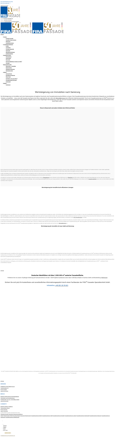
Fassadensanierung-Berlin (36, 415)
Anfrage (2, 34)
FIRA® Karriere (6, 415)
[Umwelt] (5, 310)
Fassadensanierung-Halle (47, 415)
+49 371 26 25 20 (4, 411)
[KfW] (5, 319)
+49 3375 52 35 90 (4, 401)
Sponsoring (22, 415)
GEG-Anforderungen (78, 217)
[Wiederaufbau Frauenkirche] (5, 337)
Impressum (11, 414)
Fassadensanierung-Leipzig (70, 415)
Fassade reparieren (92, 179)
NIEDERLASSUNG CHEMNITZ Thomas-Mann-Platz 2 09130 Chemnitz (7, 408)
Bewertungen (28, 415)
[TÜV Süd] (5, 301)
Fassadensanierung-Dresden (59, 415)
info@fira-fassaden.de (8, 18)
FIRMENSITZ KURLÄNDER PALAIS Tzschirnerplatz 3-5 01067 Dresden (8, 388)
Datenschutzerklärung (18, 414)
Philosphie (3, 414)
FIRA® (2, 415)
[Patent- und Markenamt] (5, 328)
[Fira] (5, 346)
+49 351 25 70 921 (4, 5)
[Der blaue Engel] (5, 364)
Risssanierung (46, 177)
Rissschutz (70, 177)
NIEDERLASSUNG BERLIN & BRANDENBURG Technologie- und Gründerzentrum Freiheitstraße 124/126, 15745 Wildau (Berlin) (10, 398)
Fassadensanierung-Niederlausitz (12, 417)
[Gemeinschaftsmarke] (5, 355)
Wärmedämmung (60, 98)
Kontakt (6, 414)
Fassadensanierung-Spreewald (82, 415)
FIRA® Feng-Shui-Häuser (15, 415)
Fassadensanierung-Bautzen (95, 415)
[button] (58, 430)
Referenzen (104, 277)
